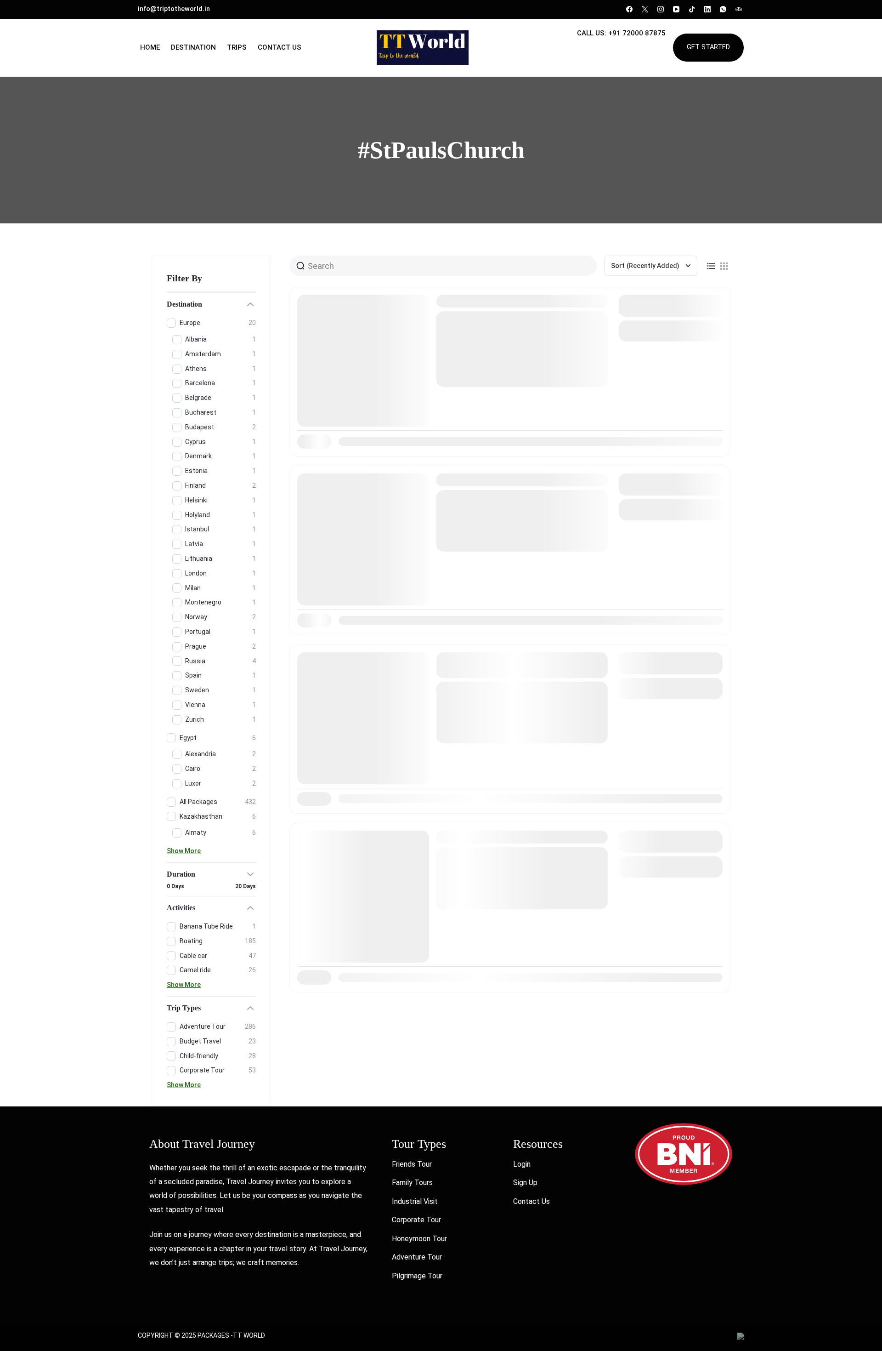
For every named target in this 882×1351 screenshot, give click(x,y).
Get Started (708, 47)
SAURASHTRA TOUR (481, 301)
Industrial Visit (415, 1201)
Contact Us (279, 47)
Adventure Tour (417, 1257)
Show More (184, 851)
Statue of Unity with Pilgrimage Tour (509, 837)
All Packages (468, 352)
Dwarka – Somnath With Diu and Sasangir (520, 480)
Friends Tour (412, 1164)
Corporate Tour (416, 1219)
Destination (193, 47)
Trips (237, 47)
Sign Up (525, 1182)
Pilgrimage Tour (417, 1275)
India (526, 352)
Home (150, 47)
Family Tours (412, 1182)
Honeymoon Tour (419, 1238)
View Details (671, 330)
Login (522, 1164)
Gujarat (504, 352)
